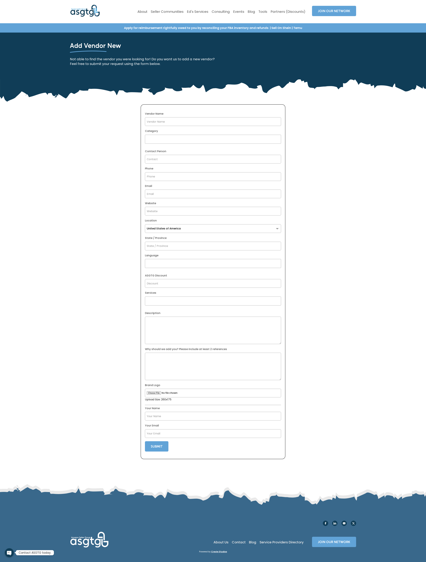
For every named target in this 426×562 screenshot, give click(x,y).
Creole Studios (219, 551)
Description (152, 313)
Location (151, 220)
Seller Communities (167, 11)
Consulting (221, 11)
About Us (220, 542)
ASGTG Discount (156, 275)
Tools (262, 11)
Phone (149, 168)
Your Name (152, 408)
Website (150, 203)
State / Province (156, 238)
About (142, 11)
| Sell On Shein (280, 28)
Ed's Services (197, 11)
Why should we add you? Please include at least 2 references (186, 349)
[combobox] (213, 139)
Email (148, 186)
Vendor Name (154, 114)
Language (151, 255)
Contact (239, 542)
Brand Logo (152, 385)
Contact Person (155, 151)
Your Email (152, 425)
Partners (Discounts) (288, 11)
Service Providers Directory (282, 542)
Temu (297, 28)
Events (238, 11)
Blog (251, 11)
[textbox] (147, 139)
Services (150, 293)
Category (151, 131)
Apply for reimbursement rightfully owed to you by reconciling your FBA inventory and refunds (196, 28)
